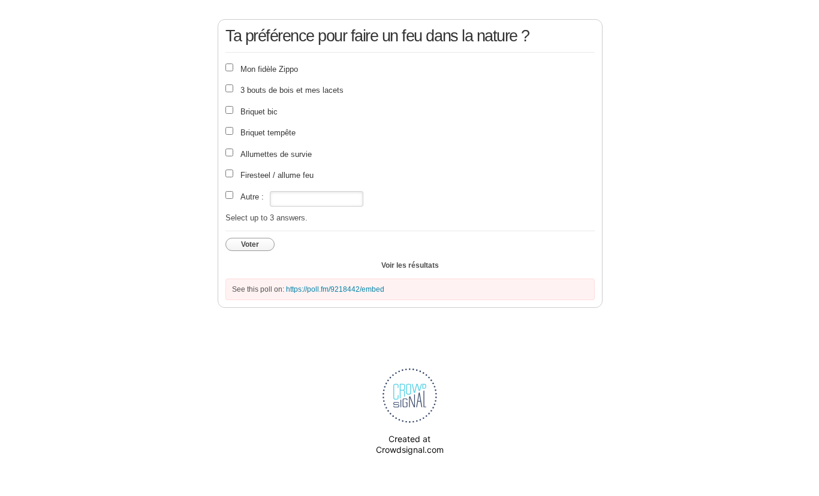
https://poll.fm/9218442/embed (335, 289)
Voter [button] (250, 244)
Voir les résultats (410, 265)
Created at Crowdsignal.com (410, 444)
